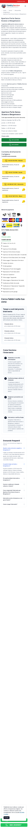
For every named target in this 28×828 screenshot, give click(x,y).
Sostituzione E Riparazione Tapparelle (14, 286)
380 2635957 (15, 144)
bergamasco (6, 12)
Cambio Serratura (8, 263)
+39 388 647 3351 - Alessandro (15, 184)
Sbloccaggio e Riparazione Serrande (13, 280)
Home (4, 10)
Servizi (10, 10)
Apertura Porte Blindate (10, 249)
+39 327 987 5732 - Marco (15, 196)
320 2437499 (15, 140)
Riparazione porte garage (10, 291)
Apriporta (5, 246)
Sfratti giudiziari (7, 266)
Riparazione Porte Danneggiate (12, 269)
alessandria (18, 10)
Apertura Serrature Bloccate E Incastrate (15, 254)
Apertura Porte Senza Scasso (11, 252)
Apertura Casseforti (8, 274)
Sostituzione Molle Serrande (11, 283)
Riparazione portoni (8, 289)
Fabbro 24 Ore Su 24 (9, 243)
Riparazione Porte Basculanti (11, 271)
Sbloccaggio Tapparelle (9, 277)
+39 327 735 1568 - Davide (15, 172)
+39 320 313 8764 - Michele (15, 160)
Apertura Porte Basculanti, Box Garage (14, 257)
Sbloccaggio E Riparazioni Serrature (13, 260)
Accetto (6, 817)
